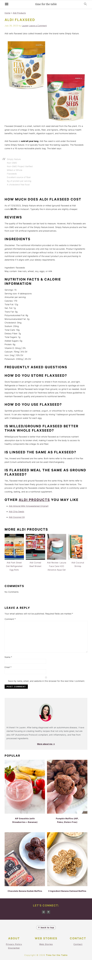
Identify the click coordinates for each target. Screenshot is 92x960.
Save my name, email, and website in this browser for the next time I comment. (46, 681)
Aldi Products (19, 13)
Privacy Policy (14, 944)
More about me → (46, 744)
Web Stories (46, 944)
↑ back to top (46, 927)
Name (8, 657)
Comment (10, 619)
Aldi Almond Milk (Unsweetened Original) (29, 506)
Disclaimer (14, 948)
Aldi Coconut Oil (17, 517)
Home (7, 13)
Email (8, 667)
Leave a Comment (38, 25)
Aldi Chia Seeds (16, 511)
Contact (77, 944)
